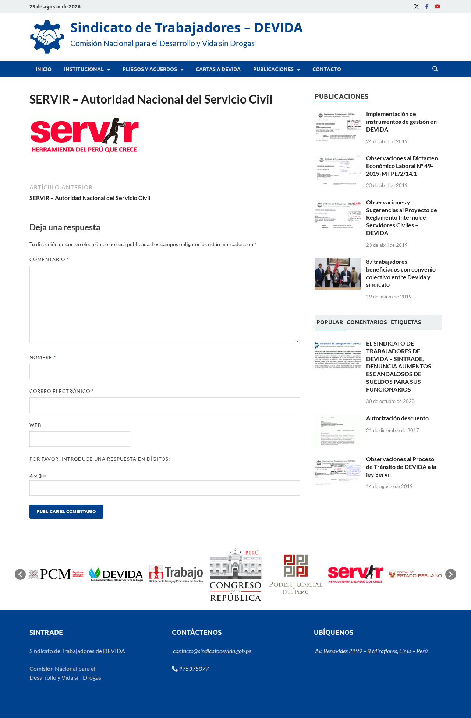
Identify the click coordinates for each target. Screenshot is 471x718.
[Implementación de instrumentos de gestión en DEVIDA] (338, 114)
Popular (329, 322)
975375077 (193, 668)
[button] (20, 574)
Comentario (49, 259)
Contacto (326, 69)
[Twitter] (416, 6)
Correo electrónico (61, 391)
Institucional (84, 69)
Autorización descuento (397, 417)
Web (35, 425)
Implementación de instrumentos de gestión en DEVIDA (401, 121)
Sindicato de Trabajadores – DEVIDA (186, 27)
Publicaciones (273, 69)
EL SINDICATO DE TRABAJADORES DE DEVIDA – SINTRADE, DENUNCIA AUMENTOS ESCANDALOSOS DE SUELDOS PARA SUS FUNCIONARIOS (398, 366)
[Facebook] (426, 6)
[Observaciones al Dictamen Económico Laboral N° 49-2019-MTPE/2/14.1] (338, 158)
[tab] (330, 323)
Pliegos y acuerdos (150, 69)
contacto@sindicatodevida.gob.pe (211, 650)
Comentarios (367, 322)
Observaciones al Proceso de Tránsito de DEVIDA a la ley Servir (401, 466)
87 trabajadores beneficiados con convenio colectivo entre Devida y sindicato (401, 273)
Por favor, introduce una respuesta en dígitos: (99, 459)
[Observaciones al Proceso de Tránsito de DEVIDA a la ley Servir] (338, 459)
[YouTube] (437, 6)
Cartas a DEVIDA (218, 69)
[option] (56, 574)
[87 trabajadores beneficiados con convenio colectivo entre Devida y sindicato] (338, 262)
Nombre (42, 357)
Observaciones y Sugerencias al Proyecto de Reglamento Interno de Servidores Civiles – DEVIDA (401, 217)
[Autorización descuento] (338, 418)
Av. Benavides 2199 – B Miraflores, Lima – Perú (371, 650)
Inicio (44, 69)
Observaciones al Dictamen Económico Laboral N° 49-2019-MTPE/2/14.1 (402, 165)
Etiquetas (406, 322)
